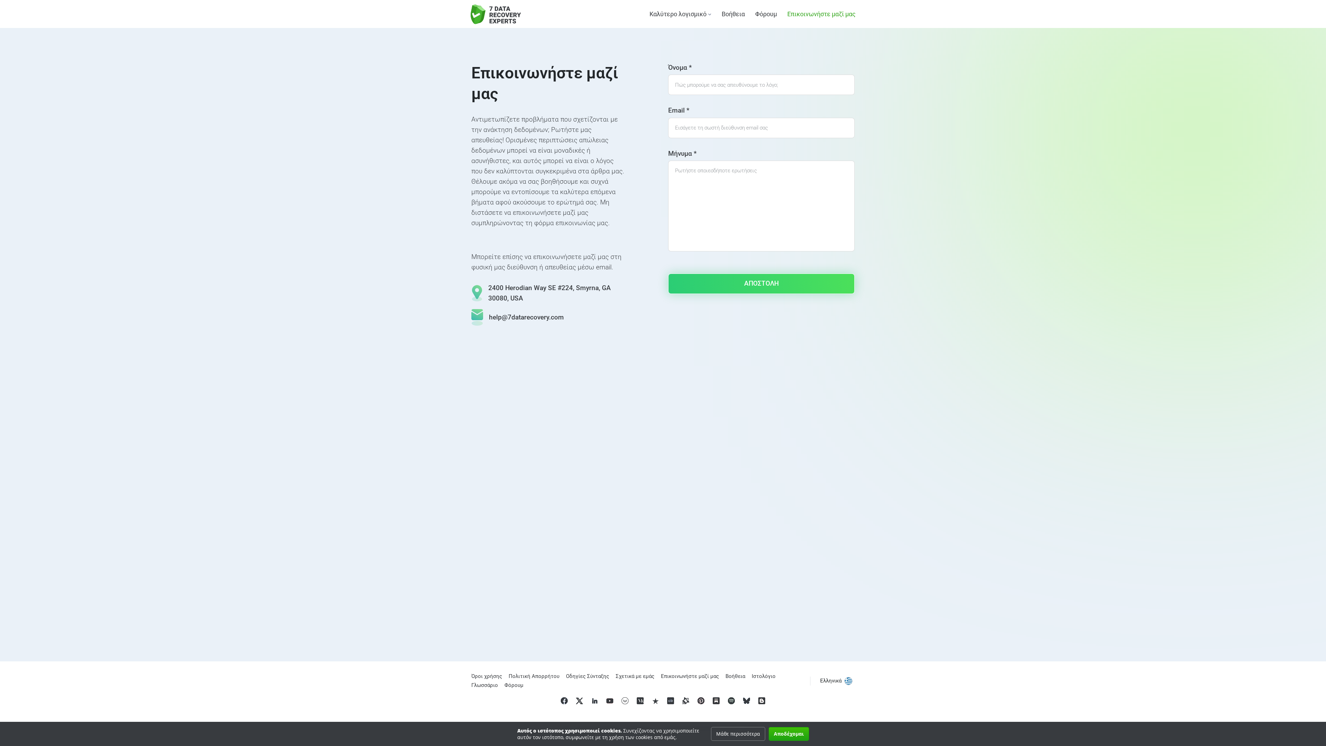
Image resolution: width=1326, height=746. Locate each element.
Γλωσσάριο (484, 685)
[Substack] (716, 700)
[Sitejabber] (685, 700)
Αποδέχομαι (789, 733)
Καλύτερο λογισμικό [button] (678, 14)
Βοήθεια (733, 14)
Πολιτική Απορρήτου (534, 676)
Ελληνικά (831, 681)
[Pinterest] (701, 700)
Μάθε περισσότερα (738, 733)
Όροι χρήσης (486, 676)
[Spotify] (731, 700)
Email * (678, 110)
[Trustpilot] (655, 700)
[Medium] (640, 700)
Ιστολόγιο (764, 676)
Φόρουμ (766, 14)
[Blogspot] (761, 700)
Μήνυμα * (682, 153)
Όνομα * (680, 67)
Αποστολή (761, 283)
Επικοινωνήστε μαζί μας (821, 14)
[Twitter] (579, 700)
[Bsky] (746, 700)
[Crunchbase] (670, 700)
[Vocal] (625, 700)
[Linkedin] (594, 700)
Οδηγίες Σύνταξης (587, 676)
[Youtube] (609, 700)
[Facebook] (564, 700)
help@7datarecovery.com (526, 317)
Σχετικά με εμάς (635, 676)
